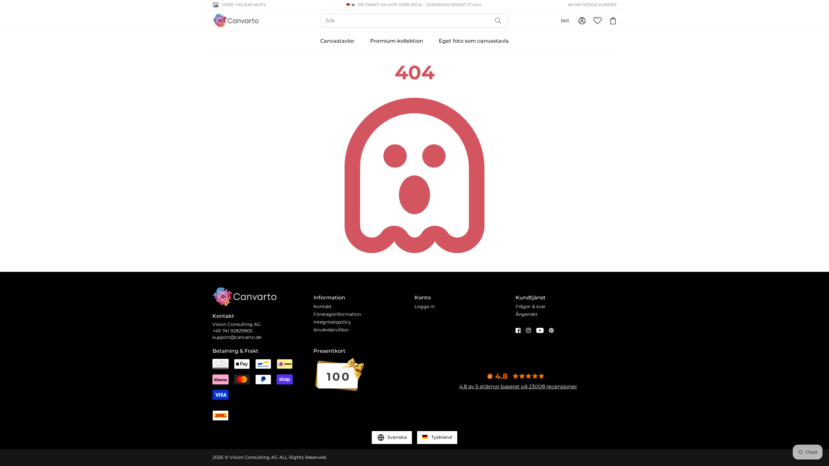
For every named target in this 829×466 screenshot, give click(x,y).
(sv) (565, 20)
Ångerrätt (527, 314)
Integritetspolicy (332, 322)
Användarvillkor (331, 330)
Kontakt (322, 306)
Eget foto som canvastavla (474, 41)
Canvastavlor (337, 41)
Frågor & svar (531, 306)
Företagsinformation (337, 314)
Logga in (424, 306)
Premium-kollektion (396, 41)
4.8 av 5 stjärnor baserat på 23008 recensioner (518, 386)
